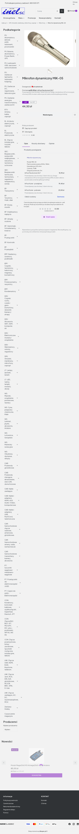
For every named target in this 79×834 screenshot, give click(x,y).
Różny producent (28, 125)
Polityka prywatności (10, 800)
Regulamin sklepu (9, 809)
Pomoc (5, 813)
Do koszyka (36, 775)
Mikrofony (42, 23)
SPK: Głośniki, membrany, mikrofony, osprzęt (22, 23)
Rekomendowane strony (11, 806)
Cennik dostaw (8, 803)
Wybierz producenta (10, 725)
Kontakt (44, 800)
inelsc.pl (4, 23)
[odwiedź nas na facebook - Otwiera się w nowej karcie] (69, 824)
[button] (62, 11)
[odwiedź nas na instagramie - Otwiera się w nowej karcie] (73, 824)
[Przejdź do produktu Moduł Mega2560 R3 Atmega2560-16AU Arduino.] (36, 755)
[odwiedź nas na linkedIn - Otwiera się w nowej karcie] (78, 824)
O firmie (43, 803)
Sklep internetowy (37, 831)
